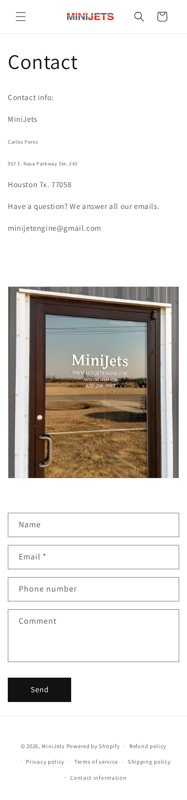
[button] (20, 16)
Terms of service (96, 761)
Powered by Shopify (93, 746)
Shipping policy (149, 761)
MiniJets (53, 746)
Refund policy (147, 746)
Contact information (98, 777)
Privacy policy (45, 761)
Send (40, 689)
